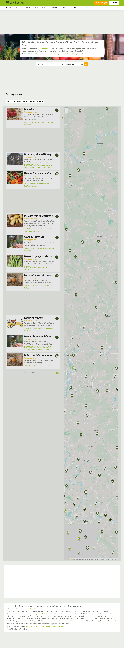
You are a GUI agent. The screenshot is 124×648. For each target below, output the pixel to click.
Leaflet (73, 559)
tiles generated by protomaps (97, 559)
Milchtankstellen (65, 54)
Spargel (35, 614)
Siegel (19, 101)
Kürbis (110, 616)
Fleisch (8, 7)
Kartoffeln (28, 614)
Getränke (73, 7)
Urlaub (44, 7)
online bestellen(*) (45, 49)
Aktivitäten (54, 7)
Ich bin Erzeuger (101, 3)
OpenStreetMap (114, 559)
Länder (25, 101)
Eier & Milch (18, 7)
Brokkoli (59, 621)
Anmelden (114, 3)
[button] (84, 327)
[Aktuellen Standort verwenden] (82, 64)
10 (33, 380)
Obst (36, 7)
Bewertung (40, 101)
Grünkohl (42, 614)
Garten (64, 7)
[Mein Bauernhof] (18, 3)
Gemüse (28, 7)
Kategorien (32, 101)
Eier (50, 54)
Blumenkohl (52, 621)
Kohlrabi (69, 621)
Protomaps (107, 559)
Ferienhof (55, 54)
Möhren (55, 614)
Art (14, 101)
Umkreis (9, 101)
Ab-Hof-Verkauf (77, 54)
